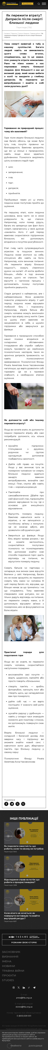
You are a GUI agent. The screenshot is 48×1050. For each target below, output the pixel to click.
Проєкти (9, 975)
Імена (6, 961)
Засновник (11, 951)
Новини (8, 966)
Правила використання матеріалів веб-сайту (24, 1029)
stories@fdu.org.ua (24, 1007)
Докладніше (35, 1046)
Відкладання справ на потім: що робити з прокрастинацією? (22, 881)
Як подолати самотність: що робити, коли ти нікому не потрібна (23, 847)
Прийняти (15, 1046)
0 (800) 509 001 (24, 1016)
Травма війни (13, 970)
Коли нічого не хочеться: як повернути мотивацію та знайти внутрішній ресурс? (22, 916)
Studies (8, 980)
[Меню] (44, 4)
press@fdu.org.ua (24, 998)
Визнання (10, 956)
